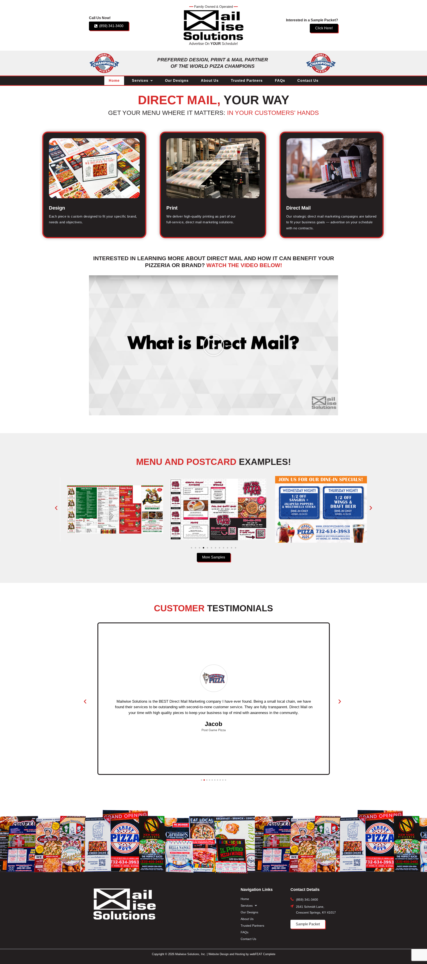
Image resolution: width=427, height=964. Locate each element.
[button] (142, 80)
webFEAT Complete (262, 954)
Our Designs (177, 80)
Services (140, 80)
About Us (210, 80)
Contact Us (307, 80)
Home (114, 80)
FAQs (280, 80)
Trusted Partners (247, 80)
